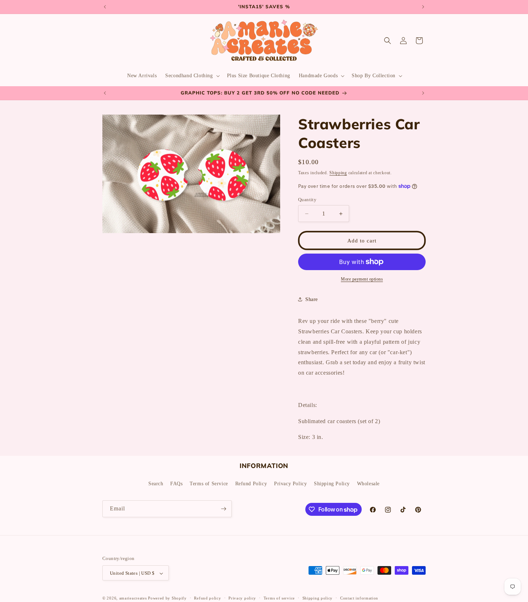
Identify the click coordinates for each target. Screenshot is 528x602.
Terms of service (279, 598)
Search (155, 483)
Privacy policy (242, 598)
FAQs (176, 483)
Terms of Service (209, 483)
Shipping (338, 172)
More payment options (362, 279)
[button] (191, 75)
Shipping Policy (332, 483)
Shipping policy (317, 598)
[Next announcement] (423, 7)
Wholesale (368, 483)
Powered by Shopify (167, 598)
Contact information (359, 598)
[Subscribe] (223, 508)
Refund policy (207, 598)
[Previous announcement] (105, 7)
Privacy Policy (290, 483)
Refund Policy (251, 483)
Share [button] (311, 299)
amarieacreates (133, 598)
